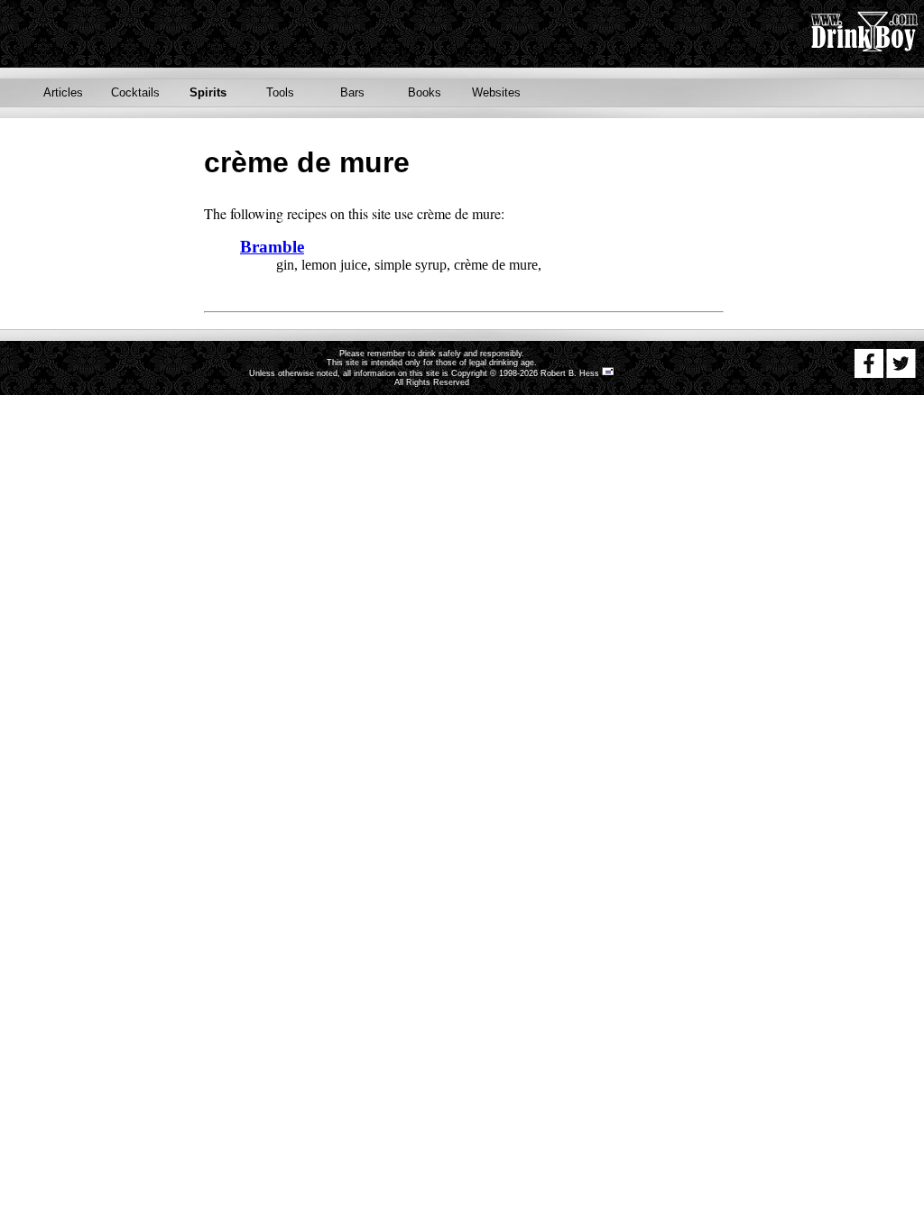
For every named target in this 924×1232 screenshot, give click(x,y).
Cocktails (135, 92)
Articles (63, 92)
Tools (280, 92)
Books (424, 92)
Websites (496, 92)
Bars (352, 92)
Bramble (272, 246)
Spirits (207, 92)
